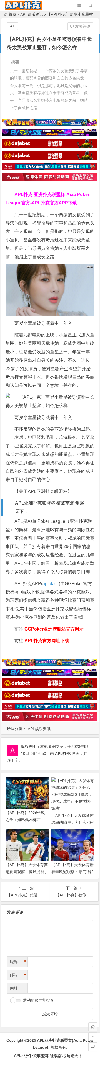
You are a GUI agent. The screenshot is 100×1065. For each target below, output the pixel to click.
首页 (12, 14)
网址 (14, 988)
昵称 (18, 962)
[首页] (92, 1026)
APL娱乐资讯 (31, 14)
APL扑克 (63, 753)
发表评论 (82, 26)
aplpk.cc (50, 583)
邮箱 (18, 975)
